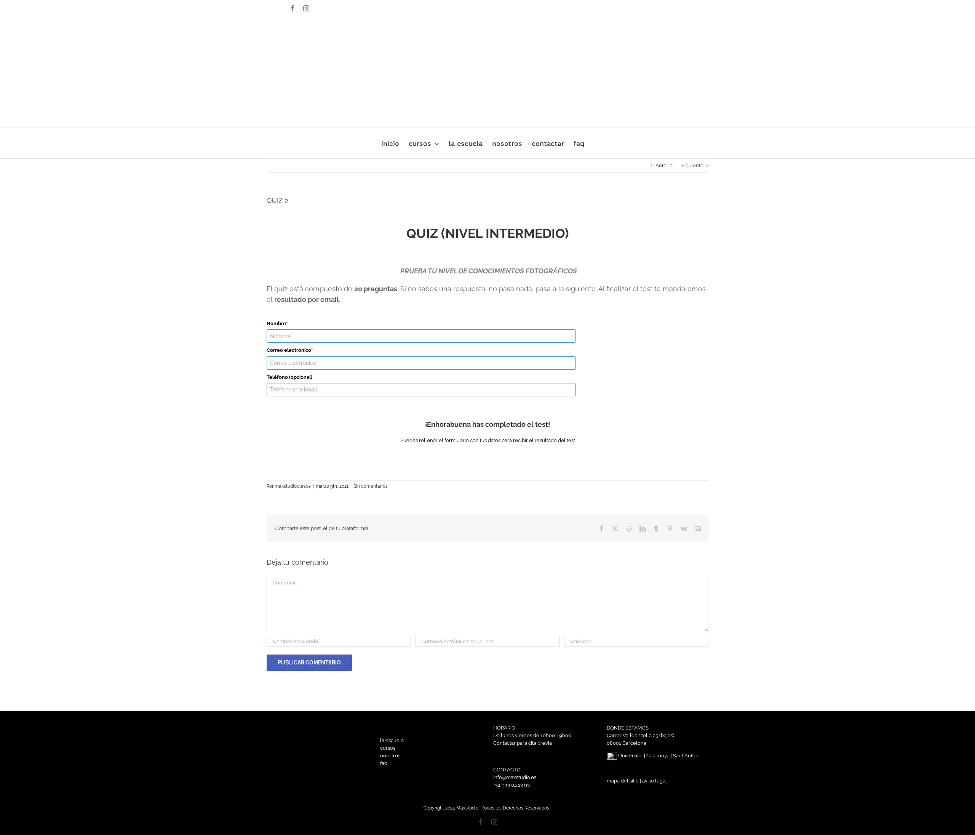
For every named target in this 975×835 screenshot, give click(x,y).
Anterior (665, 165)
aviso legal (654, 781)
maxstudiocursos (293, 486)
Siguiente (692, 165)
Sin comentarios (370, 486)
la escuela (392, 740)
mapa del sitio (623, 781)
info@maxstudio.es (666, 8)
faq (383, 763)
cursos (387, 748)
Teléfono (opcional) (289, 377)
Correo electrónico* (290, 350)
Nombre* (277, 323)
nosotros (390, 755)
